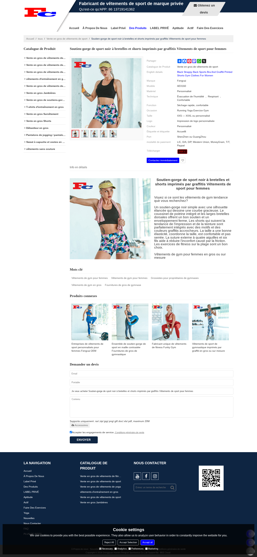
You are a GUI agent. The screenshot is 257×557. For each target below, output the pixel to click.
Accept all (147, 542)
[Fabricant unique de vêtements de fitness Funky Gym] (170, 322)
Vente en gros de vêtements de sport (67, 38)
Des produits (138, 28)
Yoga (26, 512)
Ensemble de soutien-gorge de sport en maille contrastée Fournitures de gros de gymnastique (129, 349)
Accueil (74, 28)
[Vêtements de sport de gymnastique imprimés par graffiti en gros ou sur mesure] (210, 322)
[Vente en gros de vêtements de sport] (182, 151)
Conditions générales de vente (129, 432)
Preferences (137, 548)
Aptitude (178, 28)
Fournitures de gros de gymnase (123, 285)
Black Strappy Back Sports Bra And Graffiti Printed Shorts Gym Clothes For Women (204, 74)
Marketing (153, 548)
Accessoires (81, 425)
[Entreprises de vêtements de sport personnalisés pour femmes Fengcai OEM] (90, 322)
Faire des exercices (210, 28)
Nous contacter (32, 523)
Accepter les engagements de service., (108, 432)
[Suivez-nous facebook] (146, 476)
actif (190, 28)
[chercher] (172, 487)
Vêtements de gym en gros (86, 285)
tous (40, 38)
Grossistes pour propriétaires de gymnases (175, 278)
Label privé (118, 28)
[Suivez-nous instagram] (155, 476)
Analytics (122, 548)
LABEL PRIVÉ (159, 28)
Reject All (109, 542)
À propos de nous (95, 28)
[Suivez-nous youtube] (137, 476)
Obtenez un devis (206, 9)
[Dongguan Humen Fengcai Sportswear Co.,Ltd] (40, 12)
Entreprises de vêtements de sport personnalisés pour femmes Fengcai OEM (87, 347)
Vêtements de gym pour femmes (90, 278)
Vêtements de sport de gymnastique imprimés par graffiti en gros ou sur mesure (208, 347)
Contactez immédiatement (162, 160)
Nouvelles (29, 518)
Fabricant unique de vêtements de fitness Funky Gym (169, 345)
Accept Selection (128, 542)
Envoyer (84, 439)
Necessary (107, 548)
